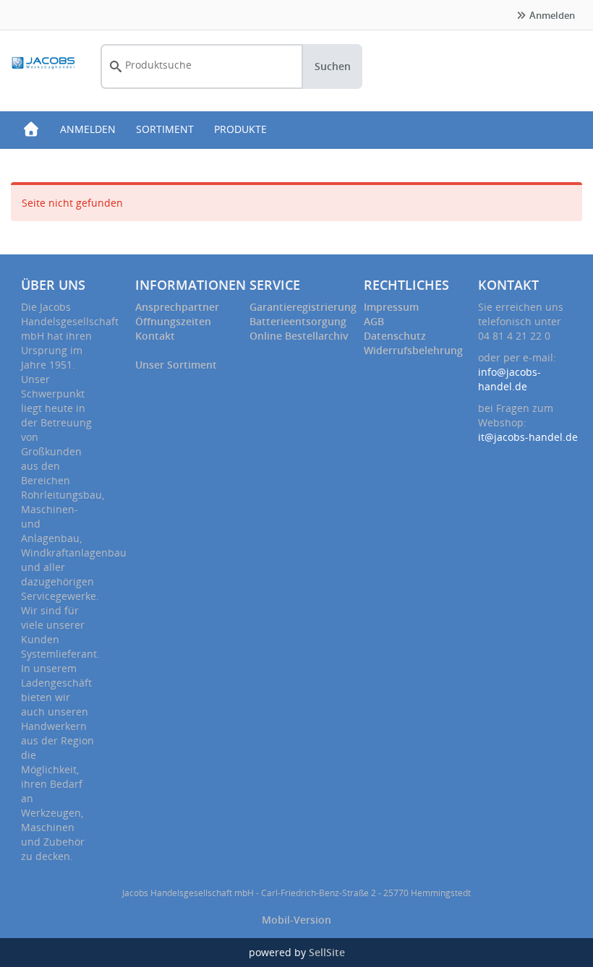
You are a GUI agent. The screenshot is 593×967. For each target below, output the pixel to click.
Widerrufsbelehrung (413, 350)
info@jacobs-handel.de (509, 379)
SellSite (327, 952)
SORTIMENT (165, 129)
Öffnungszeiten (173, 321)
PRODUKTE (240, 129)
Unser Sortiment (176, 364)
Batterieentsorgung (297, 321)
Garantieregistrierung (303, 307)
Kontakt (155, 336)
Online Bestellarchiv (299, 336)
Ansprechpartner (177, 307)
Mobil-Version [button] (296, 920)
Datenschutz (395, 336)
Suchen (333, 66)
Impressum (391, 307)
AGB (374, 321)
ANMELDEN (88, 129)
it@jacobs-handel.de (528, 437)
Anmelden (551, 15)
